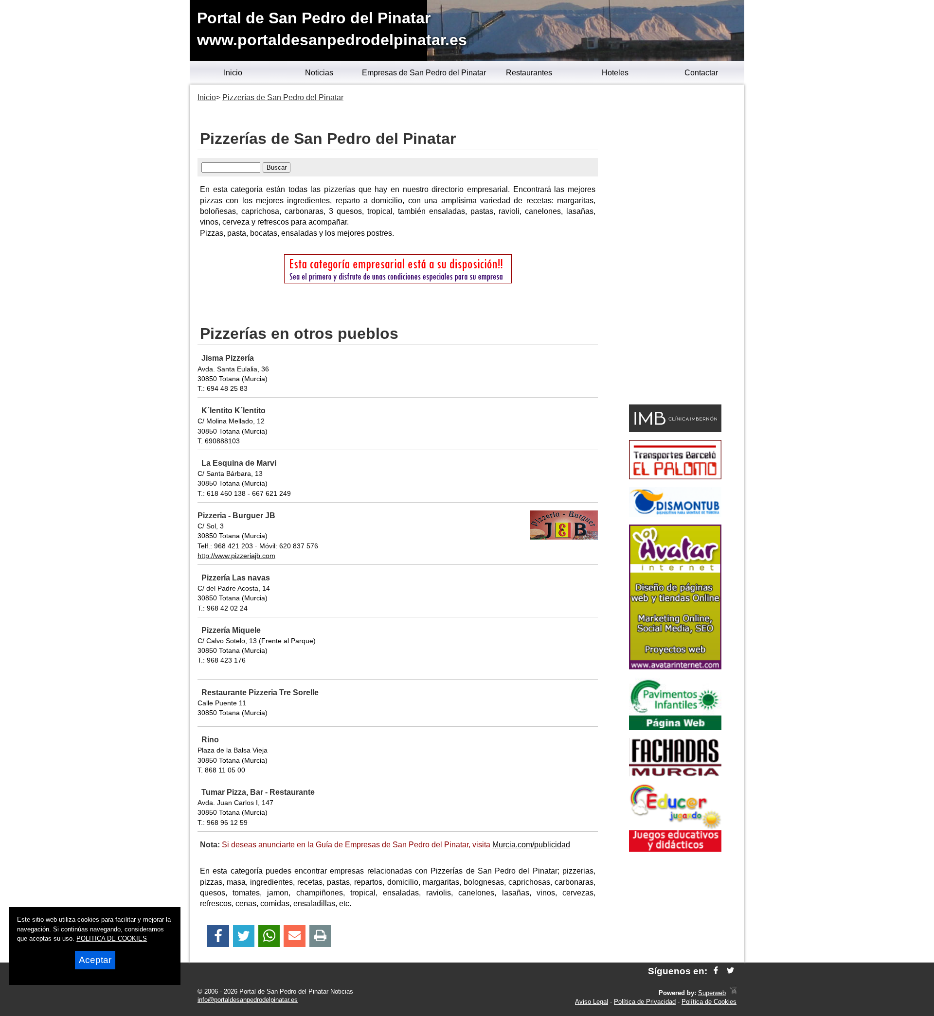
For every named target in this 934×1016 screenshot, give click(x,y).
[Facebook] (218, 936)
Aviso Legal (591, 1001)
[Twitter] (243, 936)
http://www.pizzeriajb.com (236, 556)
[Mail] (294, 936)
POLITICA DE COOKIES (111, 938)
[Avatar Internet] (675, 667)
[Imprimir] (320, 936)
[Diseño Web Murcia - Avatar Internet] (733, 993)
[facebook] (716, 971)
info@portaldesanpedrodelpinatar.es (248, 999)
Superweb (712, 993)
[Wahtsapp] (269, 936)
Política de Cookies (709, 1001)
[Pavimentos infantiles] (675, 727)
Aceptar (95, 960)
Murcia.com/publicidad (531, 845)
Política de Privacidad (645, 1001)
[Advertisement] (674, 246)
